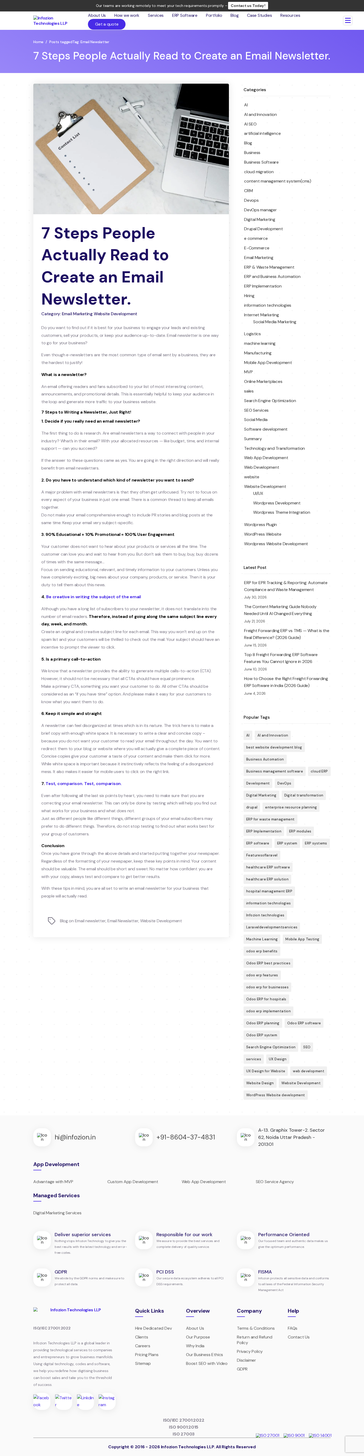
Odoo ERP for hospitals (266, 999)
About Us (97, 15)
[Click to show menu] (347, 20)
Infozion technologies (265, 915)
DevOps (284, 783)
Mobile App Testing (302, 939)
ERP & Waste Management (269, 267)
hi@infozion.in (75, 1137)
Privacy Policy (250, 1351)
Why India (195, 1346)
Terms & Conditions (255, 1328)
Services (156, 15)
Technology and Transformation (274, 448)
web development (308, 1071)
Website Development (161, 921)
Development (258, 783)
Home (38, 41)
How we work (126, 15)
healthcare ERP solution (267, 879)
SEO (306, 1047)
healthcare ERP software (268, 867)
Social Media (256, 419)
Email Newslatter (123, 921)
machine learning (260, 343)
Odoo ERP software (304, 1023)
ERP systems (316, 843)
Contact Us (299, 1337)
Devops (251, 200)
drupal (251, 807)
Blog (234, 15)
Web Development (261, 467)
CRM (248, 190)
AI (246, 105)
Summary (253, 439)
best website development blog (274, 747)
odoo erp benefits (262, 951)
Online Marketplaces (263, 381)
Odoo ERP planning (263, 1023)
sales (249, 391)
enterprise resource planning (291, 807)
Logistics (252, 334)
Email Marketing (258, 257)
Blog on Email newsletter (83, 921)
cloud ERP (319, 771)
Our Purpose (198, 1337)
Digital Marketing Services (57, 1213)
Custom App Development (132, 1181)
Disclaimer (246, 1360)
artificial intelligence (262, 133)
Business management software (274, 771)
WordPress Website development (275, 1095)
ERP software (257, 843)
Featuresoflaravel (262, 855)
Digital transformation (303, 795)
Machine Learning (262, 939)
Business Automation (265, 759)
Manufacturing (258, 353)
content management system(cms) (277, 181)
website (251, 477)
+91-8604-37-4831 (185, 1137)
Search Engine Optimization (270, 400)
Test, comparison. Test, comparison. (84, 783)
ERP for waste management (270, 819)
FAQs (292, 1328)
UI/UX (258, 493)
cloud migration (258, 172)
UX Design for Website (265, 1071)
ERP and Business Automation (272, 276)
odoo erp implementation (268, 1011)
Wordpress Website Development (276, 544)
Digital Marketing (259, 219)
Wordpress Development (277, 503)
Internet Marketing (261, 315)
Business (252, 152)
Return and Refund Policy (254, 1339)
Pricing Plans (146, 1354)
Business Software (261, 162)
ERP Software (184, 15)
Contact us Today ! (248, 5)
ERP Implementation (263, 286)
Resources (290, 15)
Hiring (249, 295)
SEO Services (256, 410)
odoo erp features (262, 975)
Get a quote (106, 24)
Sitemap (143, 1363)
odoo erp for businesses (267, 987)
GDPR (242, 1369)
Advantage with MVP (53, 1181)
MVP (248, 372)
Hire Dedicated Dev (153, 1328)
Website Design (260, 1083)
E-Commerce (256, 248)
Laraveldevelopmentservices (271, 927)
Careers (142, 1346)
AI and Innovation (260, 114)
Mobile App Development (268, 362)
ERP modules (300, 831)
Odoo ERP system (261, 1035)
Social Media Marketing (274, 322)
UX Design (278, 1059)
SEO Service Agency (275, 1181)
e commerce (256, 238)
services (253, 1059)
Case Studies (259, 15)
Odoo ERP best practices (268, 963)
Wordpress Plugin (260, 524)
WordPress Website (262, 534)
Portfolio (214, 15)
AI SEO (250, 124)
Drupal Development (263, 229)
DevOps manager (260, 210)
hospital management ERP (269, 891)
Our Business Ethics (204, 1354)
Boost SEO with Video (207, 1363)
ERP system (287, 843)
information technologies (267, 305)
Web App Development (266, 457)
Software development (266, 429)
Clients (141, 1337)
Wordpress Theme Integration (281, 512)
